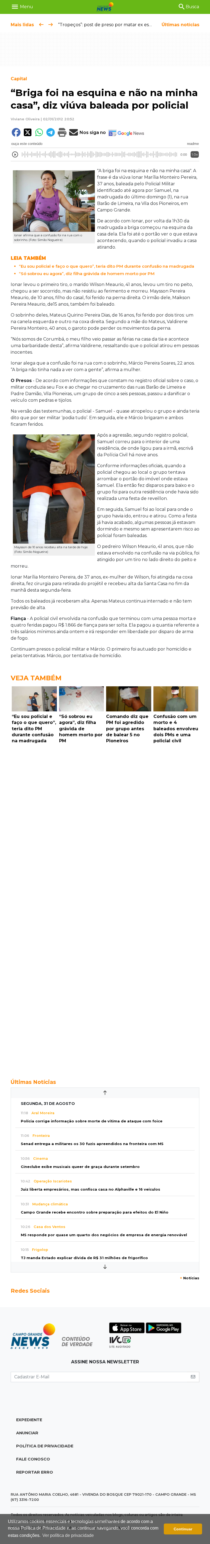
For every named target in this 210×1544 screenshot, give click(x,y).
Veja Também (36, 678)
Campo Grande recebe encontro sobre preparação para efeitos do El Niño (94, 1212)
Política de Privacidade (44, 1446)
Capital (19, 78)
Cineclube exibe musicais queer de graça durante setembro (80, 1167)
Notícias (189, 1278)
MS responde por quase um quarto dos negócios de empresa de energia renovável (104, 1235)
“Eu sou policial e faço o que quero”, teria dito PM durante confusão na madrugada (106, 266)
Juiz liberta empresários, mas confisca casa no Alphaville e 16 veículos (90, 1189)
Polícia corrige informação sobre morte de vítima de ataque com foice (91, 1121)
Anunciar (27, 1432)
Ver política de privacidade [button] (68, 1535)
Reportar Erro (34, 1472)
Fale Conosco (33, 1459)
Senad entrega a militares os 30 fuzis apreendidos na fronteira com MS (92, 1144)
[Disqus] (105, 821)
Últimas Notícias (33, 1082)
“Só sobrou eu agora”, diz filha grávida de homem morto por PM (86, 273)
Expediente (29, 1419)
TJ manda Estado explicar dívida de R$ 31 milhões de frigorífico (84, 1258)
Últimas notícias (180, 24)
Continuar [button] (183, 1529)
